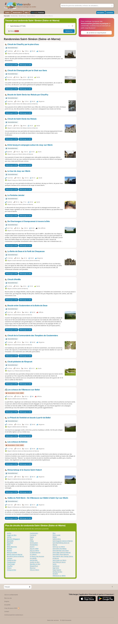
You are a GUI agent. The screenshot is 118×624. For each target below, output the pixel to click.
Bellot (9, 545)
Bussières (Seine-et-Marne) (15, 556)
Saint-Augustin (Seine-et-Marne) (63, 541)
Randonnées (17, 12)
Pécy (54, 533)
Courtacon (33, 535)
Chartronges (11, 564)
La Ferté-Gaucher (35, 552)
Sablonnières (57, 539)
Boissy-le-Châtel (12, 552)
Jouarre (32, 547)
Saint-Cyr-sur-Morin (59, 547)
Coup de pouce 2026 (10, 608)
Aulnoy (9, 537)
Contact (6, 611)
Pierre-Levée (56, 535)
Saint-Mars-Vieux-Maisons (61, 554)
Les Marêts (33, 558)
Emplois (6, 601)
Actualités (7, 605)
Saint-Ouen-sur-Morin (59, 560)
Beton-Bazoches (12, 547)
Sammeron (56, 566)
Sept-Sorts (56, 568)
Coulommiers (34, 533)
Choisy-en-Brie (11, 570)
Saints (54, 564)
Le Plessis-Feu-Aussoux (37, 556)
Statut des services (53, 620)
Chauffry (9, 566)
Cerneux (9, 558)
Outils (7, 12)
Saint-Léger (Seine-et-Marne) (61, 552)
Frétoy (32, 541)
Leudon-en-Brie (34, 562)
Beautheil (10, 543)
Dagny (32, 537)
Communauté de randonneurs (13, 615)
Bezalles (9, 549)
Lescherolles (34, 560)
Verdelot (55, 574)
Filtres (14, 31)
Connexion (109, 12)
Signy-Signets (57, 570)
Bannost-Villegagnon (13, 539)
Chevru (9, 568)
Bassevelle (10, 541)
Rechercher (69, 31)
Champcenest (11, 562)
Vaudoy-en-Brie (57, 572)
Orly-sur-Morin (34, 570)
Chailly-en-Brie (11, 560)
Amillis (9, 533)
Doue (31, 539)
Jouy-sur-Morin (34, 550)
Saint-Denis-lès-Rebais (60, 549)
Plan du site (8, 598)
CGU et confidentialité (11, 595)
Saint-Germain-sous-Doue (61, 550)
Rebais (55, 537)
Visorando (7, 16)
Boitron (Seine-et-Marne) (14, 554)
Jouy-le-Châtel (34, 549)
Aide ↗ (27, 12)
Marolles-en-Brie (35, 564)
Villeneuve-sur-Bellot (59, 576)
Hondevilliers (34, 545)
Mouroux (32, 568)
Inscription (100, 12)
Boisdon (9, 550)
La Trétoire (33, 554)
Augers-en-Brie (11, 535)
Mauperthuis (34, 566)
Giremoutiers (34, 543)
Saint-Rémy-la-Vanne (59, 562)
